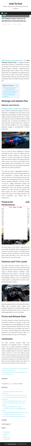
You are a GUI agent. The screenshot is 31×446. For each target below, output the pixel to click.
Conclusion (6, 96)
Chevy (4, 15)
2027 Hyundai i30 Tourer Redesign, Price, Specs (15, 395)
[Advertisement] (15, 42)
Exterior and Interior (10, 89)
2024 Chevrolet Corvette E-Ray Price (12, 60)
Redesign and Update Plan (9, 87)
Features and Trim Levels (9, 92)
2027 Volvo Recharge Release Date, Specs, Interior (15, 412)
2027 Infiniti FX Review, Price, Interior (12, 414)
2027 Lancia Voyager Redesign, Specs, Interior (14, 401)
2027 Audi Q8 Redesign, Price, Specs (12, 406)
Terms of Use (6, 439)
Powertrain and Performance (10, 91)
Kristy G (15, 24)
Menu (5, 13)
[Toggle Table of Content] (16, 85)
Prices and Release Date (9, 94)
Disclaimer (6, 434)
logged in (10, 383)
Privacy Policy (6, 437)
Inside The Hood (15, 3)
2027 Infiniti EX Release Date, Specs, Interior (14, 416)
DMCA (5, 435)
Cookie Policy (6, 432)
